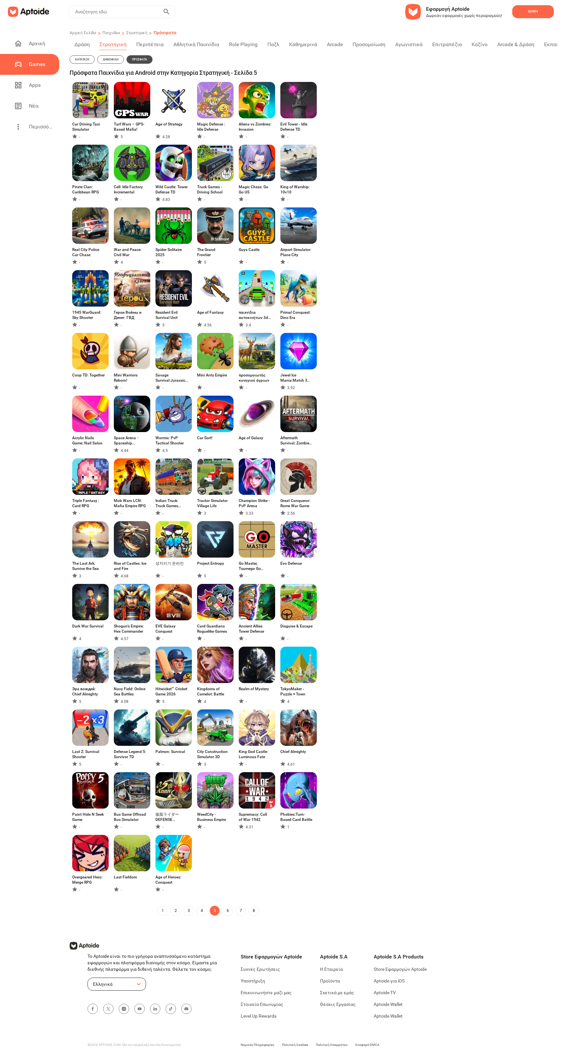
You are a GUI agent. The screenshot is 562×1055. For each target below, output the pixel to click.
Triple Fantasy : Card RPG (85, 503)
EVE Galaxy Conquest (165, 629)
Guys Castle (249, 249)
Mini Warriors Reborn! (126, 378)
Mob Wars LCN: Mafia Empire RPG (130, 503)
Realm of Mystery (254, 689)
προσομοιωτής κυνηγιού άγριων (254, 378)
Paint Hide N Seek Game (88, 817)
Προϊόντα (330, 980)
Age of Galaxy (251, 438)
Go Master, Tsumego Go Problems (250, 566)
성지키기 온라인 (169, 563)
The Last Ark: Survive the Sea (85, 566)
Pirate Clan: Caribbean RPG (85, 189)
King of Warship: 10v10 (295, 189)
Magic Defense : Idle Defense (211, 127)
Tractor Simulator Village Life (212, 503)
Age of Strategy (168, 124)
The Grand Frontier (206, 252)
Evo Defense (291, 563)
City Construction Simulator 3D (212, 754)
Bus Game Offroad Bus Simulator (130, 817)
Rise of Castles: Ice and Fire (130, 566)
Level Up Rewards (258, 1016)
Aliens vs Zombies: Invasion (255, 127)
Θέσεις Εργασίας (338, 1004)
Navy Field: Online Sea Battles (129, 691)
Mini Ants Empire (212, 375)
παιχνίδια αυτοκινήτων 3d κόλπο (253, 315)
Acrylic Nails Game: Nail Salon (87, 440)
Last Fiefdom (125, 877)
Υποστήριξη (253, 980)
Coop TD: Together (88, 375)
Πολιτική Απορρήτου (331, 1045)
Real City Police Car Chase (85, 252)
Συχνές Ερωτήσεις (260, 969)
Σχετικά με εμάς (337, 992)
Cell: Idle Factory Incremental (128, 189)
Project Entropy (210, 563)
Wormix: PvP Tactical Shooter (169, 440)
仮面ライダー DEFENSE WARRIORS (167, 817)
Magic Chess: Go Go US (253, 189)
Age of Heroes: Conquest (168, 880)
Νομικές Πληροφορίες (257, 1045)
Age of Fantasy (210, 312)
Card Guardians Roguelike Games (212, 629)
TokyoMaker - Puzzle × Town (292, 691)
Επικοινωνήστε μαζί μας (266, 992)
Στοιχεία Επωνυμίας (262, 1004)
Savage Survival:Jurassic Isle (170, 378)
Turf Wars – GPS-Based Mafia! (129, 127)
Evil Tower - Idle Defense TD (293, 127)
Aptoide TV (385, 992)
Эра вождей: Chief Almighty (85, 691)
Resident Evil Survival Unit (166, 315)
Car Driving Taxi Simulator (86, 127)
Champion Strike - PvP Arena (254, 503)
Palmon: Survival (170, 751)
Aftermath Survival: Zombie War (294, 441)
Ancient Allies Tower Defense (251, 629)
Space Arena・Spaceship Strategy (127, 441)
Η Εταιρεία (331, 969)
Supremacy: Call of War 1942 (253, 817)
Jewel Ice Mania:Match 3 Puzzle (293, 378)
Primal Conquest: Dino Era (295, 315)
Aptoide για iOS (389, 980)
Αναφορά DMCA (367, 1045)
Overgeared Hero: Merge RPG (87, 880)
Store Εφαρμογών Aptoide (400, 969)
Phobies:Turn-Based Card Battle (296, 817)
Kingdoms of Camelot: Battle (210, 691)
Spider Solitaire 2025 (168, 252)
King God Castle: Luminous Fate (253, 754)
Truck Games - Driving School (209, 189)
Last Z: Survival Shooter (85, 754)
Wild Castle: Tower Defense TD (171, 189)
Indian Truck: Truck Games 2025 (166, 503)
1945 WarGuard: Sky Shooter (86, 315)
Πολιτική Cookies (295, 1045)
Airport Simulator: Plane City (295, 252)
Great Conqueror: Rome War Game (295, 503)
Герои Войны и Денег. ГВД (127, 315)
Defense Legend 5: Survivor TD (130, 754)
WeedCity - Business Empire (211, 817)
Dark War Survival (87, 626)
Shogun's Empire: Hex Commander (129, 629)
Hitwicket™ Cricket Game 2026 (171, 691)
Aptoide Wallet (388, 1004)
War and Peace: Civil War (127, 252)
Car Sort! (204, 438)
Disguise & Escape (296, 626)
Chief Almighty (293, 751)
